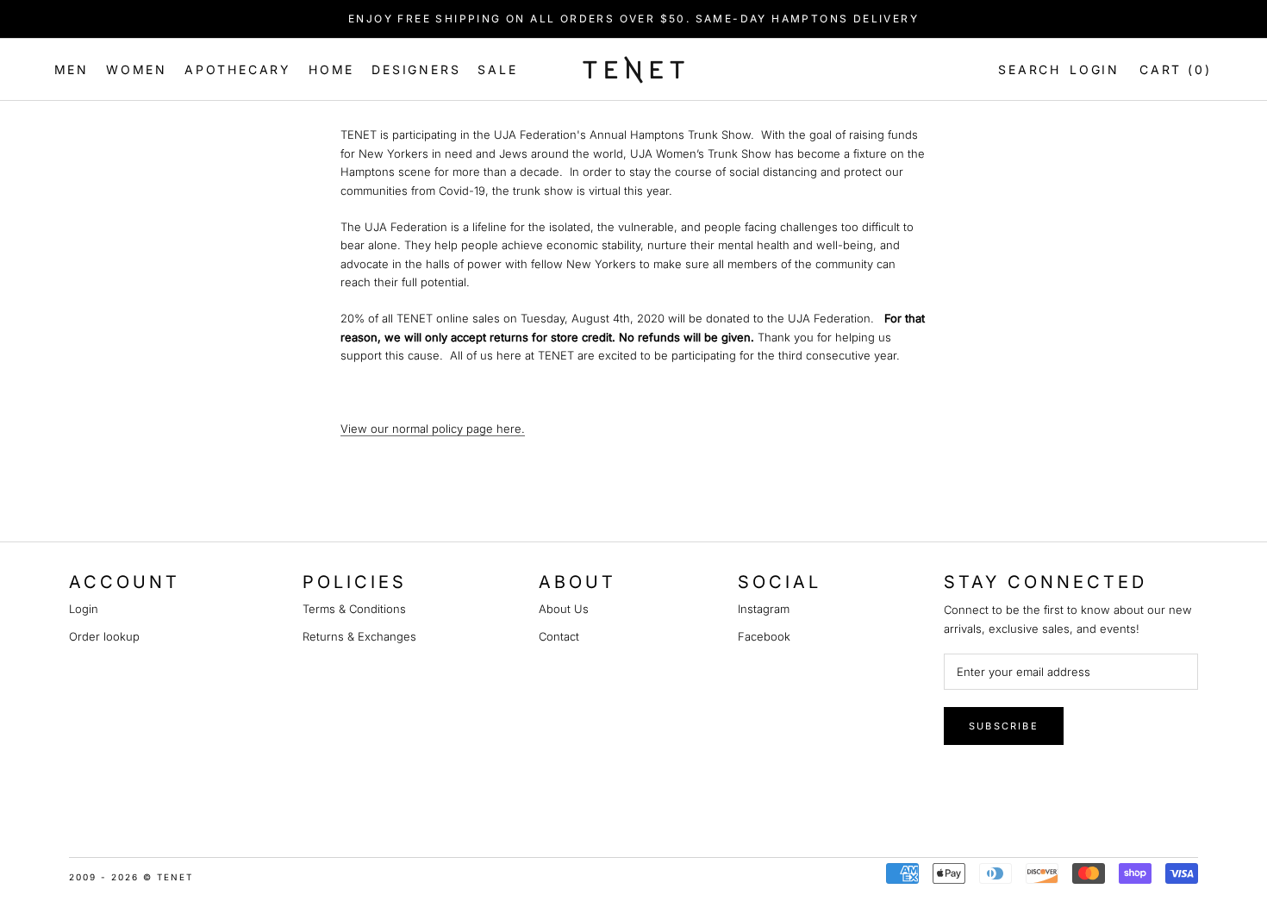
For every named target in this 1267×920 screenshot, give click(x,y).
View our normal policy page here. (432, 428)
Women (136, 69)
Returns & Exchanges (359, 636)
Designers (415, 69)
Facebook (764, 636)
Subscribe (1004, 726)
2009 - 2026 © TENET (131, 877)
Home (331, 69)
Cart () (1175, 69)
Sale (497, 69)
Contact (559, 636)
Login (1095, 69)
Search (1026, 69)
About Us (564, 609)
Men (71, 69)
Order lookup (104, 636)
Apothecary (237, 69)
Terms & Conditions (354, 609)
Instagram (764, 609)
